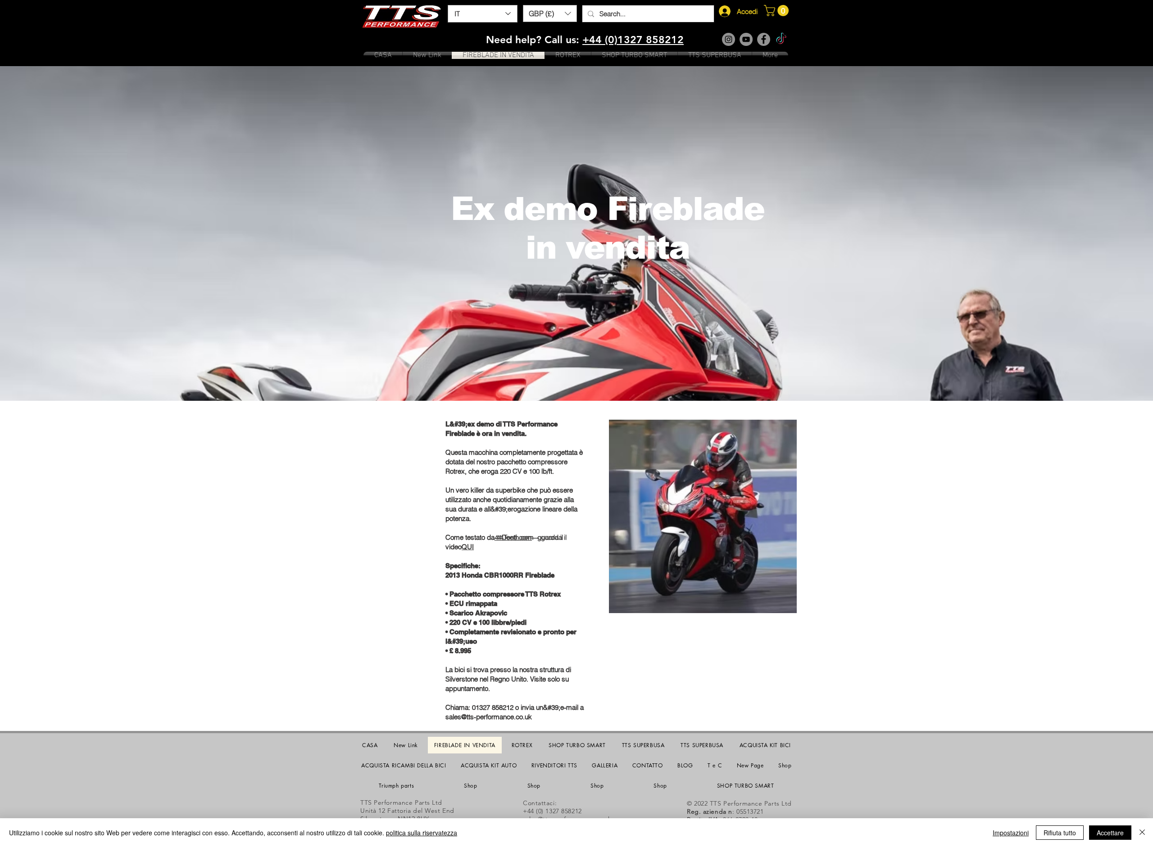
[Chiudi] (1142, 832)
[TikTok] (781, 39)
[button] (550, 13)
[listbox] (550, 13)
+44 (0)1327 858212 (633, 39)
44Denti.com (513, 537)
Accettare (1110, 832)
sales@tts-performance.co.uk (488, 717)
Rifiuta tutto (1060, 832)
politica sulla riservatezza (421, 832)
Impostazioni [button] (1011, 832)
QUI (468, 546)
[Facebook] (763, 39)
